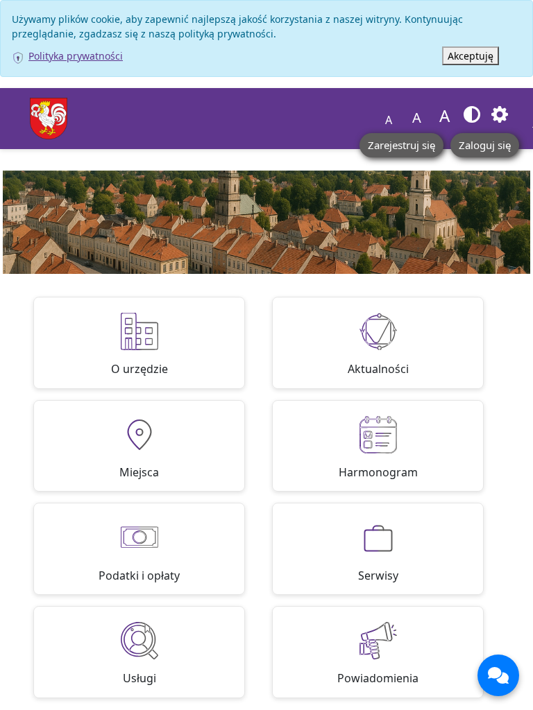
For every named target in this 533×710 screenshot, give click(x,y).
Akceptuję (470, 55)
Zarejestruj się (401, 145)
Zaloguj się (485, 145)
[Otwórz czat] (498, 675)
